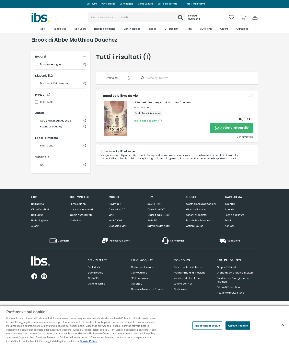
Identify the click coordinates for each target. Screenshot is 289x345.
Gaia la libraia (96, 283)
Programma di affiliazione (189, 272)
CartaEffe (92, 3)
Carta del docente (167, 3)
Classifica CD (117, 209)
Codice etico (181, 289)
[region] (144, 325)
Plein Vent (46, 145)
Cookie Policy (88, 341)
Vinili (111, 215)
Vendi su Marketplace (187, 278)
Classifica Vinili (118, 226)
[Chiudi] (282, 324)
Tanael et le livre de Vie (119, 96)
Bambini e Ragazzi (158, 226)
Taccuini (230, 204)
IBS (42, 164)
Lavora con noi (183, 283)
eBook (35, 226)
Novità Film (154, 204)
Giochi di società (196, 215)
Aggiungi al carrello (234, 128)
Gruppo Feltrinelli (227, 267)
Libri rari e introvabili (81, 209)
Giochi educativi (196, 209)
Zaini (228, 220)
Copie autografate (81, 215)
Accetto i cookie (238, 325)
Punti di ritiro (108, 3)
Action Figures (194, 226)
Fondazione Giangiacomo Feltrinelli (233, 279)
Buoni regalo (126, 3)
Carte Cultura (145, 3)
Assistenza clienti (196, 3)
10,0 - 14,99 (46, 102)
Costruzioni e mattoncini (201, 204)
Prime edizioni (78, 204)
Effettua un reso (140, 278)
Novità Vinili (115, 220)
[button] (180, 17)
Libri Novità (37, 204)
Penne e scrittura (235, 215)
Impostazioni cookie (207, 325)
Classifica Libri (40, 209)
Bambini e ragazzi (51, 64)
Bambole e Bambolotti (199, 220)
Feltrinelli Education (228, 287)
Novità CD (115, 204)
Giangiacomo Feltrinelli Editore (235, 272)
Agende (229, 209)
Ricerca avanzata (194, 17)
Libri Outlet (37, 215)
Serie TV (152, 220)
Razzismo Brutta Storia (230, 292)
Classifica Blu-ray (158, 215)
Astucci (229, 226)
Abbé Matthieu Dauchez (55, 120)
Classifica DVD (156, 209)
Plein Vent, (139, 107)
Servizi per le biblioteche (188, 267)
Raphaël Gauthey (51, 126)
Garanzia (136, 283)
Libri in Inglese (39, 220)
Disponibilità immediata (55, 83)
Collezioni (76, 220)
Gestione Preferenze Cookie (147, 289)
